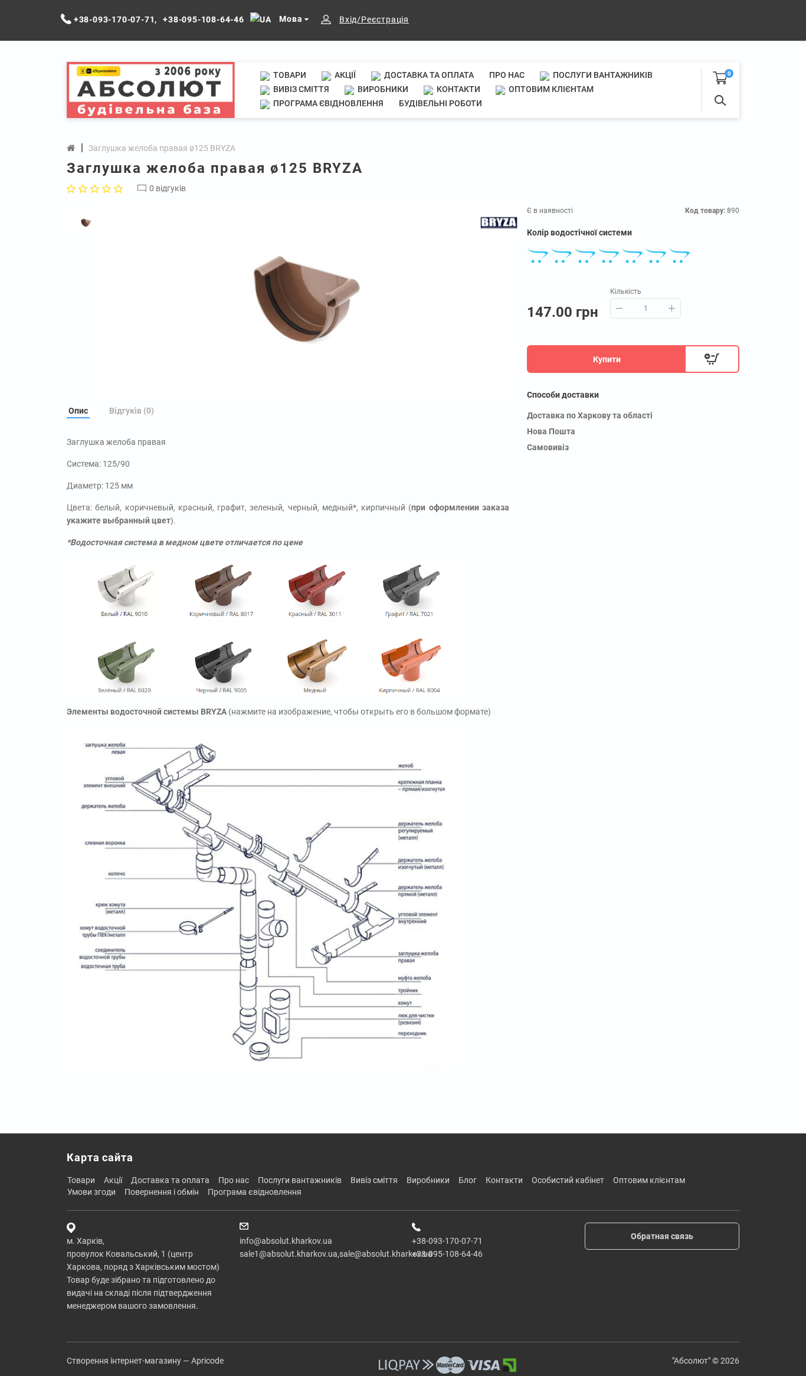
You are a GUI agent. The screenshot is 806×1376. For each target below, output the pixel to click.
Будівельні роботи (440, 103)
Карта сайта (100, 1157)
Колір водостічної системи (579, 232)
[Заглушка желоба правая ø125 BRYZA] (305, 301)
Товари (288, 75)
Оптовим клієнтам (550, 89)
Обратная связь (662, 1236)
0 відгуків (167, 188)
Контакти (457, 89)
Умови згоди (91, 1192)
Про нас (507, 75)
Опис (78, 410)
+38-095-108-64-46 (447, 1254)
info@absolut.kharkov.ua (286, 1241)
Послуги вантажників (602, 75)
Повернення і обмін (161, 1192)
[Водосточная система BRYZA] (261, 897)
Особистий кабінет (568, 1180)
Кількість (625, 291)
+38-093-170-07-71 (447, 1241)
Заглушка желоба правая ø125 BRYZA (162, 148)
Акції (344, 75)
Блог (467, 1180)
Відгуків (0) (131, 410)
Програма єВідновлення (327, 103)
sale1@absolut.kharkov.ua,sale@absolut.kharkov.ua (336, 1254)
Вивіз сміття (300, 89)
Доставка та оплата (428, 75)
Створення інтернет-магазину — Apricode (145, 1360)
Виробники (382, 89)
